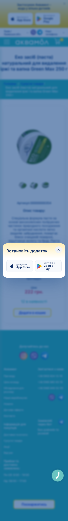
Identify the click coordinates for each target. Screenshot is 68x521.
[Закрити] (58, 249)
